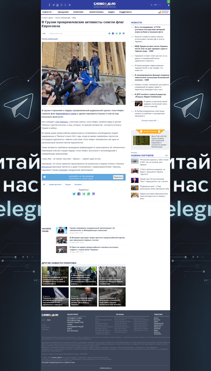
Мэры (69, 329)
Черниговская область (141, 328)
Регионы (120, 314)
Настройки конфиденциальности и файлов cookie (58, 362)
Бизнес (156, 318)
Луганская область (121, 323)
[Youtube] (57, 5)
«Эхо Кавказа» (61, 122)
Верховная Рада (73, 320)
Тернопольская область (141, 320)
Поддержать (125, 12)
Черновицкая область (141, 330)
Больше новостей (149, 121)
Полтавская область (121, 330)
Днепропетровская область (104, 327)
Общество (157, 327)
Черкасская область (140, 327)
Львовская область (121, 325)
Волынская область (101, 325)
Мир (74, 18)
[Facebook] (49, 5)
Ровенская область (121, 332)
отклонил (63, 170)
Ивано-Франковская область (124, 318)
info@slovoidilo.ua (105, 368)
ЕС (44, 184)
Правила (45, 329)
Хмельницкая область (141, 325)
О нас (44, 325)
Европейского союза (66, 114)
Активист (78, 184)
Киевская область (120, 320)
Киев (96, 318)
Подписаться (118, 177)
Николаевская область (122, 327)
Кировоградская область (123, 321)
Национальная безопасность (159, 324)
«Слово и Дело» (56, 357)
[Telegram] (53, 5)
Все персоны (72, 331)
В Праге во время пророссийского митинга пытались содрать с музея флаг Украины (94, 249)
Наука (156, 321)
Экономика (157, 334)
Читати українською (50, 39)
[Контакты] (168, 4)
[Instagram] (61, 5)
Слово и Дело (47, 18)
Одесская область (121, 328)
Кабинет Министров (75, 322)
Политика (157, 328)
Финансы (157, 332)
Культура (157, 320)
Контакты (46, 327)
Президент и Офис (74, 318)
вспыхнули (47, 167)
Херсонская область (140, 323)
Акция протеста (55, 184)
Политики (78, 12)
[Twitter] (65, 5)
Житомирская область (102, 330)
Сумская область (139, 318)
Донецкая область (101, 328)
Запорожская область (102, 334)
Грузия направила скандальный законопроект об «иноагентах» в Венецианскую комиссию (92, 230)
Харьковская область (141, 321)
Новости (46, 12)
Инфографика (96, 12)
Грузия (68, 184)
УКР (155, 5)
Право (156, 330)
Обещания (63, 12)
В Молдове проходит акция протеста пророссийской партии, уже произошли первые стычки (97, 240)
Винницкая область (101, 323)
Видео (111, 12)
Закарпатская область (102, 332)
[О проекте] (168, 1)
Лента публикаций (62, 18)
